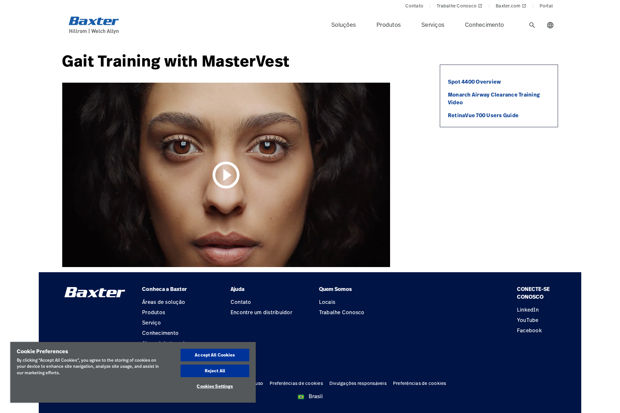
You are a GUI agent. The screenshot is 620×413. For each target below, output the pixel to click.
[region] (133, 372)
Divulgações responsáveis (358, 383)
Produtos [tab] (389, 24)
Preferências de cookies (296, 383)
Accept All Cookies (215, 355)
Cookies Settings (215, 386)
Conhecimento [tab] (484, 24)
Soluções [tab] (343, 24)
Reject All (215, 371)
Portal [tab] (546, 6)
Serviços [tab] (432, 24)
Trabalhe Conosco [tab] (459, 6)
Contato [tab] (414, 6)
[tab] (532, 25)
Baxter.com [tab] (511, 6)
